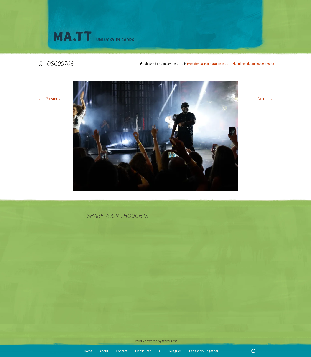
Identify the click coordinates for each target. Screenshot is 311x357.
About (104, 351)
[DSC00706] (155, 135)
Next (265, 98)
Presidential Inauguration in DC (207, 64)
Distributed (143, 351)
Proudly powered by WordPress (155, 341)
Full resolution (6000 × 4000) (255, 64)
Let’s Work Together (203, 351)
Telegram (174, 351)
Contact (121, 351)
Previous (48, 98)
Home (88, 351)
